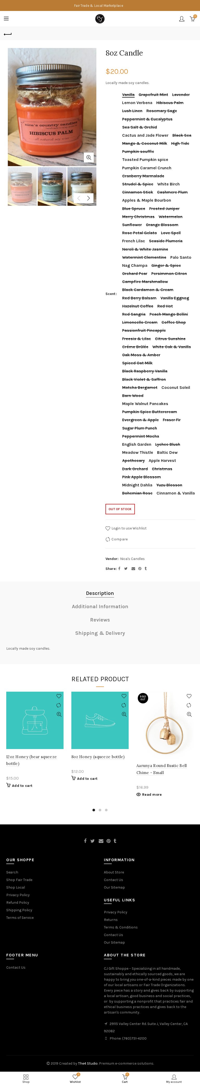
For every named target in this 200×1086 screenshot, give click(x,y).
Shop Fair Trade (19, 880)
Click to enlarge (89, 157)
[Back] (7, 33)
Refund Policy (17, 902)
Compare (119, 539)
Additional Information (100, 607)
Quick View (59, 714)
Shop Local (15, 887)
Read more (152, 794)
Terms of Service (20, 917)
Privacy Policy (18, 895)
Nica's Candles (132, 559)
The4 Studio (88, 1063)
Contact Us (113, 880)
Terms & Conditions (121, 927)
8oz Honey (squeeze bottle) (98, 756)
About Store (114, 872)
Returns (111, 920)
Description (100, 593)
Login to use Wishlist (129, 528)
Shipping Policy (19, 910)
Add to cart (22, 785)
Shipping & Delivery (100, 633)
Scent (110, 294)
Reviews (100, 620)
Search (12, 872)
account (182, 19)
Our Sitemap (114, 887)
